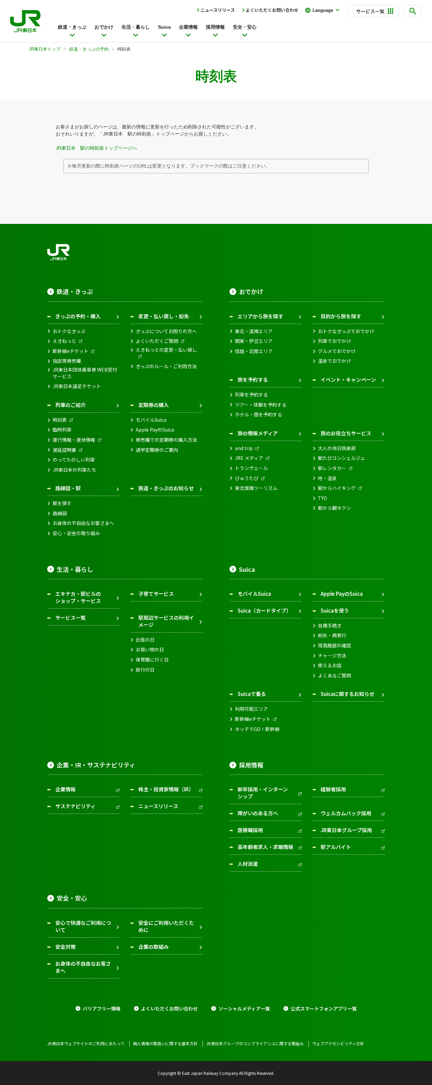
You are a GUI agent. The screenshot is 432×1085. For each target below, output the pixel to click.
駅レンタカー (332, 468)
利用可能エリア (251, 709)
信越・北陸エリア (254, 351)
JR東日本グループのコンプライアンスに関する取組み (255, 1043)
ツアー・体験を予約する (261, 405)
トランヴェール (251, 468)
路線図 (60, 513)
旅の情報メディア (258, 433)
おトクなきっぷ (69, 331)
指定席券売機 (67, 361)
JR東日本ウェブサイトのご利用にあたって (86, 1043)
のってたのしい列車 (74, 460)
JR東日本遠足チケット (77, 386)
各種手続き (330, 625)
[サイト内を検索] (413, 11)
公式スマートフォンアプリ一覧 (324, 1008)
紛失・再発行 (332, 635)
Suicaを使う (335, 610)
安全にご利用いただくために (166, 926)
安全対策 (65, 946)
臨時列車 (62, 430)
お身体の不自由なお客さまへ (83, 523)
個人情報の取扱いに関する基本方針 (165, 1043)
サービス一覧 (70, 617)
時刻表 (60, 420)
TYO (322, 498)
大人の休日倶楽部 (337, 448)
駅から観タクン (334, 508)
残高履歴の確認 (334, 645)
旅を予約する (253, 379)
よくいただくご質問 (157, 341)
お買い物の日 (150, 649)
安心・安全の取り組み (76, 533)
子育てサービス (156, 593)
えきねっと (64, 341)
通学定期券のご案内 (157, 450)
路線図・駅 (68, 488)
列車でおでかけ (334, 341)
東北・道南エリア (254, 331)
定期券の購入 (153, 404)
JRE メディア (249, 458)
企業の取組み (153, 946)
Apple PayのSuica (155, 430)
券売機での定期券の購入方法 (166, 440)
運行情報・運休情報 (74, 440)
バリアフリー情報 (101, 1008)
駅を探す (62, 503)
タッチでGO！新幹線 (257, 729)
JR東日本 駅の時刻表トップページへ (96, 148)
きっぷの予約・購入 (78, 316)
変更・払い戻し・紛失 (163, 316)
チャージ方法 (332, 655)
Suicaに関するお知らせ (347, 693)
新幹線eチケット (70, 351)
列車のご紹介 (70, 404)
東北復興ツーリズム (256, 488)
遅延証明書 (64, 450)
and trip (244, 448)
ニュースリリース (217, 10)
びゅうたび (247, 478)
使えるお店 (330, 665)
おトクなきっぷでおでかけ (346, 331)
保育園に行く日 (152, 659)
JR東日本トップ (44, 49)
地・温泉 (327, 478)
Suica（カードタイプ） (264, 610)
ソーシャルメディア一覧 (244, 1008)
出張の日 (145, 640)
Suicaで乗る (252, 693)
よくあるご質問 (334, 675)
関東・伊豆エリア (254, 341)
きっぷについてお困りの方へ (166, 331)
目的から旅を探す (341, 316)
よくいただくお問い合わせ (272, 10)
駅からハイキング (337, 488)
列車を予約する (251, 394)
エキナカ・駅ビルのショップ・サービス (78, 597)
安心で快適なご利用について (83, 926)
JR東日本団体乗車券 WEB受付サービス (85, 373)
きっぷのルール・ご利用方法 (166, 366)
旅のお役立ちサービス (346, 433)
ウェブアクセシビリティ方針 (338, 1043)
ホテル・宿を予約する (258, 414)
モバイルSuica (151, 420)
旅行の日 (145, 670)
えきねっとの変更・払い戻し (166, 350)
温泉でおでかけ (334, 361)
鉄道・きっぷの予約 (89, 49)
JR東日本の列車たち (74, 470)
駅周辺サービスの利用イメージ (166, 621)
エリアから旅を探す (260, 316)
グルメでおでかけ (337, 351)
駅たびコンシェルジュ (341, 458)
